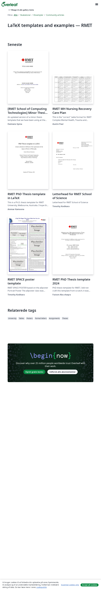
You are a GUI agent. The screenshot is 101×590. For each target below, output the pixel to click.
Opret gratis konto (34, 372)
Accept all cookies (89, 585)
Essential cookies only (70, 585)
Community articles (55, 15)
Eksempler (38, 15)
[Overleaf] (9, 4)
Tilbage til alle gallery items (21, 10)
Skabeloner (25, 15)
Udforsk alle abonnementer (62, 372)
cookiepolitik (41, 587)
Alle (15, 15)
